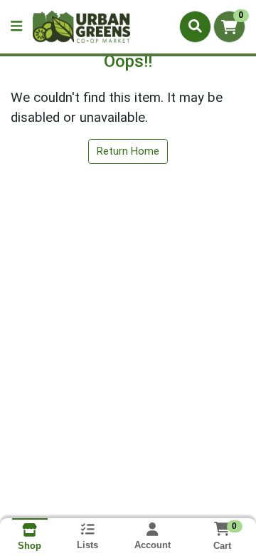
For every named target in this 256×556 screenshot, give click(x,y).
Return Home (128, 151)
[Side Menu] (16, 27)
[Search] (195, 26)
